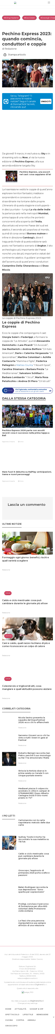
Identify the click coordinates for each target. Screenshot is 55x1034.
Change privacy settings (27, 1003)
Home (8, 1009)
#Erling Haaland (11, 18)
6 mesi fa (12, 481)
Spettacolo (12, 1014)
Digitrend (39, 984)
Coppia (20, 1020)
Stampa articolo (17, 54)
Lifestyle (28, 1014)
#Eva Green (29, 18)
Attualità (20, 1009)
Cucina (9, 1020)
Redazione (6, 570)
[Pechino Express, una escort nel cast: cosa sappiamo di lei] (35, 182)
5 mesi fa (12, 441)
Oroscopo (11, 1026)
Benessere (42, 1014)
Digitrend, (5, 441)
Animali (32, 1020)
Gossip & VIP (36, 1009)
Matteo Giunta (24, 365)
